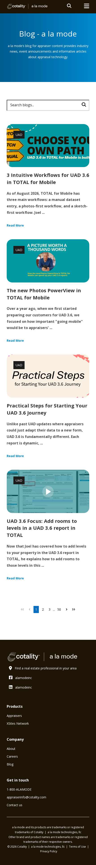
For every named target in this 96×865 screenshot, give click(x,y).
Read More (15, 225)
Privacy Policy (48, 851)
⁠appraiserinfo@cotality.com (26, 797)
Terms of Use (78, 847)
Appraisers (14, 716)
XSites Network (18, 723)
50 (59, 609)
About (11, 748)
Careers (12, 756)
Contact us (14, 805)
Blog (10, 764)
